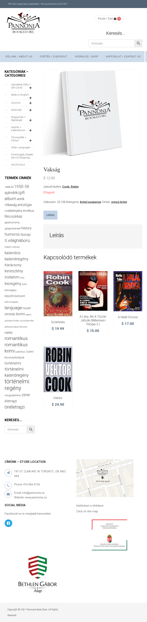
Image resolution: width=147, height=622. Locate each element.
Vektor (57, 398)
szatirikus (20, 351)
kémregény (10, 290)
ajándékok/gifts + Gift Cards (21, 86)
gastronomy (12, 222)
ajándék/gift (15, 193)
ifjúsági (25, 234)
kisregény (13, 283)
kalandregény (16, 259)
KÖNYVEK (16, 110)
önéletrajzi (15, 407)
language (13, 307)
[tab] (50, 215)
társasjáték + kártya (18, 139)
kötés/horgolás (11, 302)
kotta (24, 284)
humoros (12, 234)
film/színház (13, 216)
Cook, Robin (70, 186)
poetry (28, 314)
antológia (24, 205)
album (10, 198)
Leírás (50, 215)
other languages (20, 147)
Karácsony (13, 265)
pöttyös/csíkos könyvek (16, 327)
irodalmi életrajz (12, 247)
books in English (20, 94)
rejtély (9, 332)
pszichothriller (27, 321)
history (26, 228)
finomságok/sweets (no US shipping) (22, 156)
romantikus (16, 338)
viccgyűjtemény (13, 395)
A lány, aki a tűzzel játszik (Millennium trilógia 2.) (93, 320)
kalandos (12, 253)
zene (26, 395)
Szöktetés (58, 322)
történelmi (13, 363)
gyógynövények (13, 228)
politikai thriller (12, 320)
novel (27, 308)
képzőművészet (15, 296)
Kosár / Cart (105, 18)
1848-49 (9, 187)
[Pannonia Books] (24, 23)
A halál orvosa (128, 317)
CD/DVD (15, 102)
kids (22, 278)
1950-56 (21, 186)
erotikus (28, 210)
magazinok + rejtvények (18, 119)
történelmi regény (17, 384)
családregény (13, 210)
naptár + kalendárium (18, 129)
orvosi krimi (119, 202)
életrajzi (11, 401)
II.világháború (17, 240)
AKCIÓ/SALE (18, 164)
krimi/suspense (90, 202)
